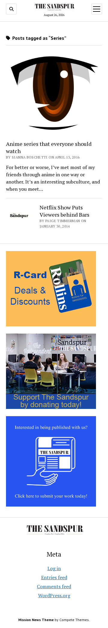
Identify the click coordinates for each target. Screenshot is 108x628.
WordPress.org (54, 595)
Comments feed (54, 586)
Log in (54, 568)
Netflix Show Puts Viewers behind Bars (64, 211)
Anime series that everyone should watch (49, 147)
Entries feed (54, 577)
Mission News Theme (36, 619)
